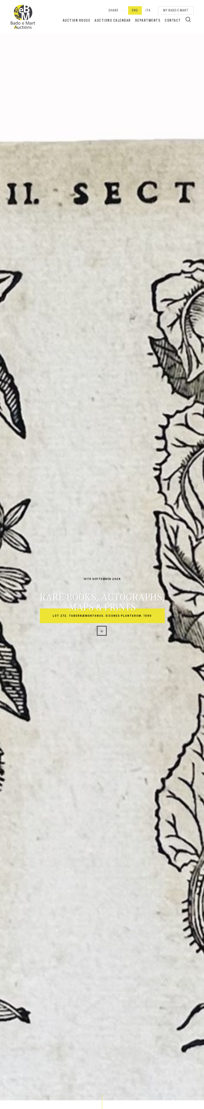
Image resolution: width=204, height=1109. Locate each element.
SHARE (113, 10)
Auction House (77, 20)
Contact (173, 20)
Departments (148, 20)
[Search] (188, 19)
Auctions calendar (113, 20)
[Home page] (23, 16)
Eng (135, 10)
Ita (148, 10)
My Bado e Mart (176, 10)
